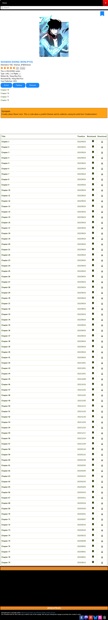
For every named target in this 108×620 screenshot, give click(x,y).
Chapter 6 (5, 169)
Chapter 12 (5, 201)
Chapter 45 (5, 379)
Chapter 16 (5, 223)
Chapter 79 (5, 90)
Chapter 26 (5, 277)
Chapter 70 (5, 514)
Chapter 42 (5, 363)
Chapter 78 (5, 93)
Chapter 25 (5, 271)
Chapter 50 (5, 406)
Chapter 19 (5, 239)
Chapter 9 (5, 185)
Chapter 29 (5, 293)
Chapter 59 (5, 455)
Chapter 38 (5, 341)
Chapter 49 (5, 401)
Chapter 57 (5, 444)
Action (6, 85)
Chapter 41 (5, 357)
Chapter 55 (5, 433)
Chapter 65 (5, 487)
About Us (24, 612)
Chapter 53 (5, 422)
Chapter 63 (5, 476)
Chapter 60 (5, 460)
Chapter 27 (5, 282)
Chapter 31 (5, 304)
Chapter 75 (5, 541)
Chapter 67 (5, 498)
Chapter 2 (5, 147)
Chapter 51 (5, 411)
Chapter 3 (5, 152)
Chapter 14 (5, 212)
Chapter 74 (5, 536)
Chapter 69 (5, 509)
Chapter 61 (5, 465)
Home (4, 3)
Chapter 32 (5, 309)
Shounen (32, 85)
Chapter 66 (5, 492)
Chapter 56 (5, 438)
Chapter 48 (5, 395)
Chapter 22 (5, 255)
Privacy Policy (41, 612)
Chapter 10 (5, 190)
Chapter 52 (5, 417)
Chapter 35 (5, 325)
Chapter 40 (5, 352)
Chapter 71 (5, 519)
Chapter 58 (5, 449)
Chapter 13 (5, 206)
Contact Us (32, 612)
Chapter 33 (5, 314)
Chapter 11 (5, 196)
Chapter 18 (5, 233)
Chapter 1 (5, 142)
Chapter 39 (5, 347)
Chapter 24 (5, 266)
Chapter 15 (5, 217)
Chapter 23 (5, 260)
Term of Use (51, 612)
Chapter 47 (5, 390)
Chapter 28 (5, 287)
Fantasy (19, 85)
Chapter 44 (5, 374)
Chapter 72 (5, 525)
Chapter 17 (5, 228)
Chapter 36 (5, 331)
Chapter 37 (5, 336)
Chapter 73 (5, 530)
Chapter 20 (5, 244)
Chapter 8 (5, 179)
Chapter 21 (5, 250)
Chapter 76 (5, 100)
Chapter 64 (5, 482)
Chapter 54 (5, 428)
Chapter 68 (5, 503)
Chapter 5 (5, 163)
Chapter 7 (5, 174)
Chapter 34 (5, 320)
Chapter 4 (5, 158)
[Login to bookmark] (102, 13)
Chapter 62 (5, 471)
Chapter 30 (5, 298)
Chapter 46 (5, 384)
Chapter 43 (5, 368)
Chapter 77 (5, 97)
